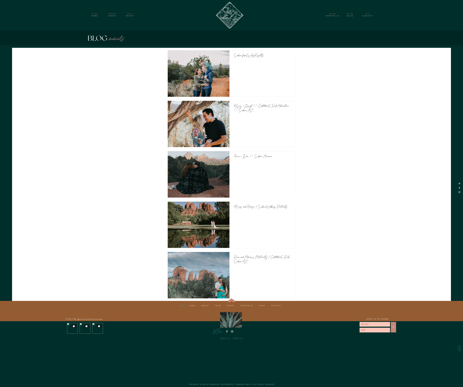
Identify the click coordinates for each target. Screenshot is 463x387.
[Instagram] (459, 192)
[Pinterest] (459, 183)
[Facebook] (459, 188)
